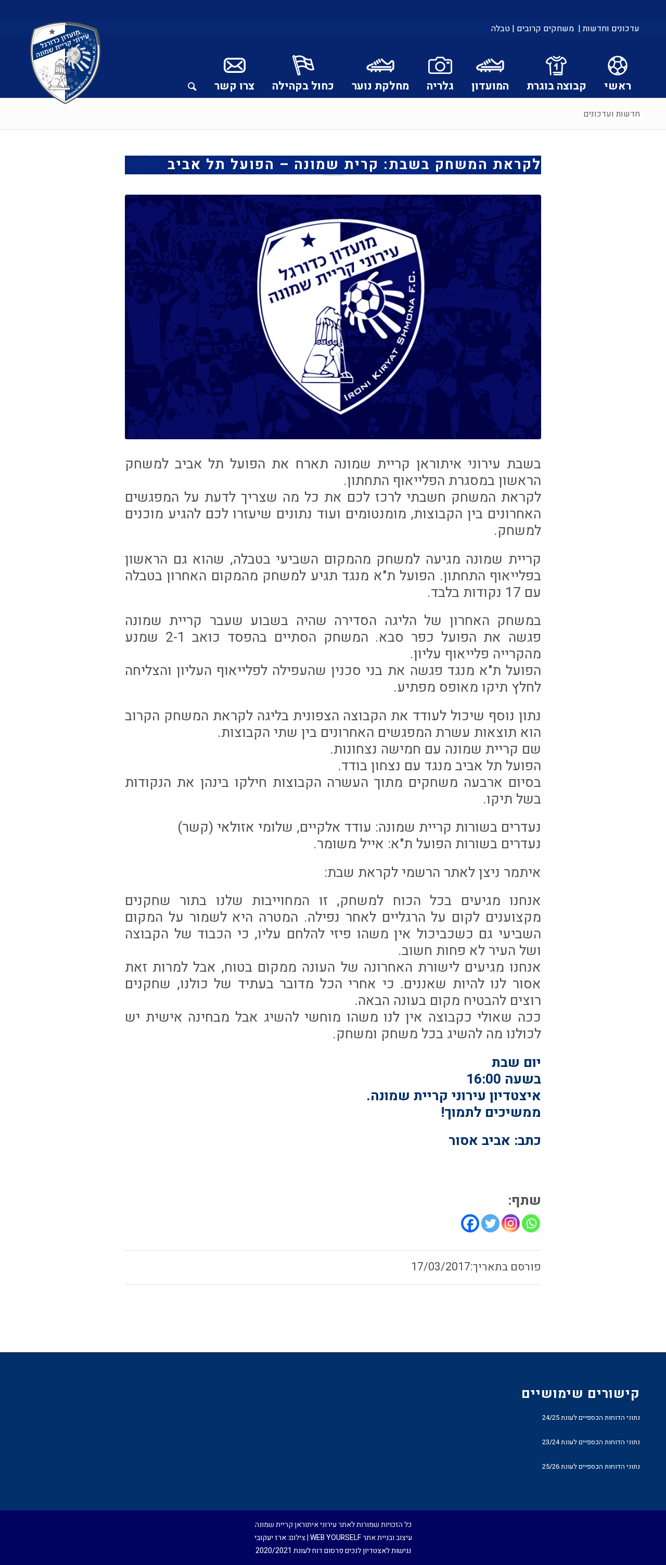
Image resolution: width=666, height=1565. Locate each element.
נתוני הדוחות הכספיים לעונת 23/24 (591, 1442)
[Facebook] (470, 1223)
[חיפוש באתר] (192, 67)
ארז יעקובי (270, 1537)
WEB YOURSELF (335, 1537)
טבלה (500, 28)
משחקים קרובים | (543, 28)
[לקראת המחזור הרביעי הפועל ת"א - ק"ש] (333, 317)
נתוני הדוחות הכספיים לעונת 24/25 (591, 1417)
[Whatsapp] (531, 1223)
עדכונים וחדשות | (608, 28)
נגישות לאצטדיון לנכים (378, 1550)
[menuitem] (608, 28)
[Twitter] (490, 1223)
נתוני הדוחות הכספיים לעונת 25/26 (591, 1466)
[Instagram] (511, 1223)
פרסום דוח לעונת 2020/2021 (299, 1550)
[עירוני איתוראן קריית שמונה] (65, 63)
